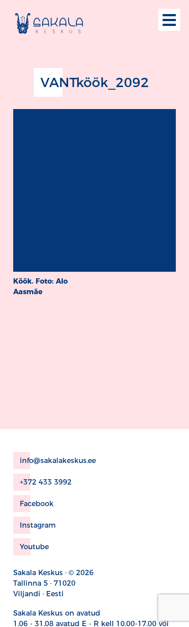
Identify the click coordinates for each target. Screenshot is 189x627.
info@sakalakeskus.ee (58, 460)
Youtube (34, 547)
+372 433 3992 (46, 482)
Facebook (37, 503)
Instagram (38, 525)
